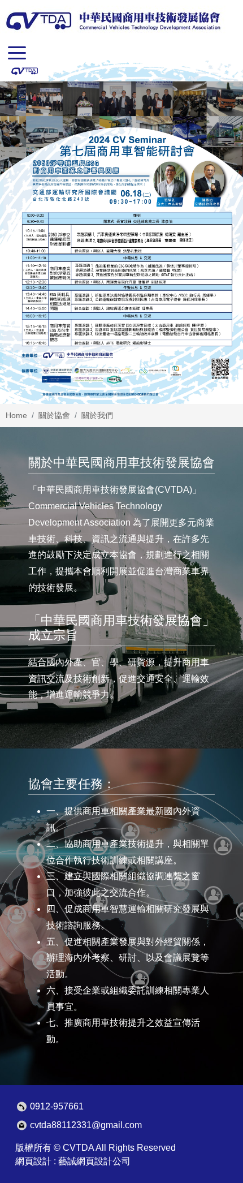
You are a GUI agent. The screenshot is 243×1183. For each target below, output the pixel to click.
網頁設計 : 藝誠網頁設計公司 (73, 1161)
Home (16, 415)
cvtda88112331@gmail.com (86, 1125)
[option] (121, 232)
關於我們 (97, 415)
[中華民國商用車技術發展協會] (112, 21)
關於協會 (54, 415)
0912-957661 (57, 1106)
